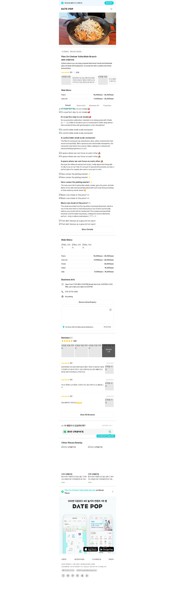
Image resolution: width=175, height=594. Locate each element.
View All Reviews (87, 415)
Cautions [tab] (107, 105)
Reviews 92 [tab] (94, 105)
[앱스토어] (82, 576)
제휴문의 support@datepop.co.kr (86, 570)
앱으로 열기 (109, 3)
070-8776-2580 (71, 292)
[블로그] (68, 576)
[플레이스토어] (87, 576)
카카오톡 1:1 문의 (69, 570)
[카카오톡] (73, 576)
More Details (87, 229)
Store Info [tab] (81, 105)
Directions (107, 327)
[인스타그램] (63, 576)
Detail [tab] (68, 105)
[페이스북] (77, 576)
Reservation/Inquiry (87, 302)
